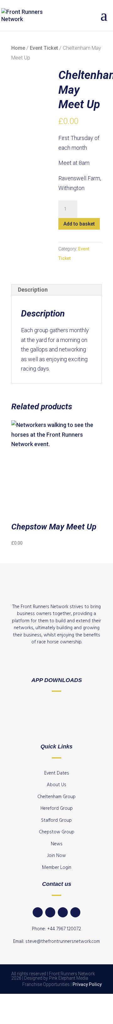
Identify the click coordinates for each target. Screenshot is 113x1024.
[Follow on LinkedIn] (38, 912)
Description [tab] (33, 289)
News (56, 844)
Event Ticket (44, 48)
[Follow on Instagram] (63, 912)
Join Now (56, 855)
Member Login (56, 867)
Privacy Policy (87, 984)
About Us (56, 785)
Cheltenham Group (56, 797)
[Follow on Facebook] (50, 912)
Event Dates (56, 773)
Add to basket (79, 224)
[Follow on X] (75, 912)
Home (18, 48)
